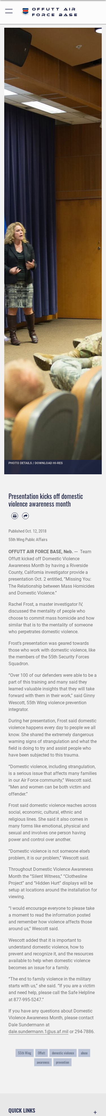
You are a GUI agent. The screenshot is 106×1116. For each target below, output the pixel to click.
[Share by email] (25, 515)
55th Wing (24, 1052)
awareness (43, 1062)
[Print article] (14, 515)
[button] (9, 12)
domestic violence (63, 1052)
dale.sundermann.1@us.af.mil (38, 1031)
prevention (62, 1062)
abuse (84, 1052)
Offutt (41, 1052)
